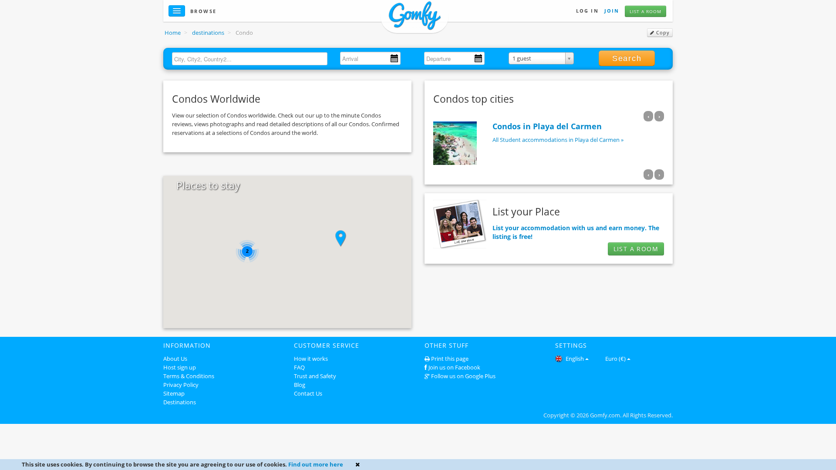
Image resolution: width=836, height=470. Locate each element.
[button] (341, 238)
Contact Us (308, 393)
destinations (208, 33)
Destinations (179, 402)
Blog (299, 385)
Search (627, 58)
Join (611, 10)
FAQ (299, 367)
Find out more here (315, 464)
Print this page (450, 359)
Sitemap (174, 393)
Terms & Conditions (188, 376)
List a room (645, 11)
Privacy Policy (181, 385)
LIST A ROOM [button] (636, 249)
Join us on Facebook (454, 367)
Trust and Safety (315, 376)
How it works (311, 359)
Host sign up (179, 367)
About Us (175, 359)
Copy (662, 33)
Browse (203, 11)
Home (173, 33)
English (574, 359)
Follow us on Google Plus (463, 376)
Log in (587, 10)
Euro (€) (615, 359)
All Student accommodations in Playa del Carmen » (558, 140)
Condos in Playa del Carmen (547, 126)
